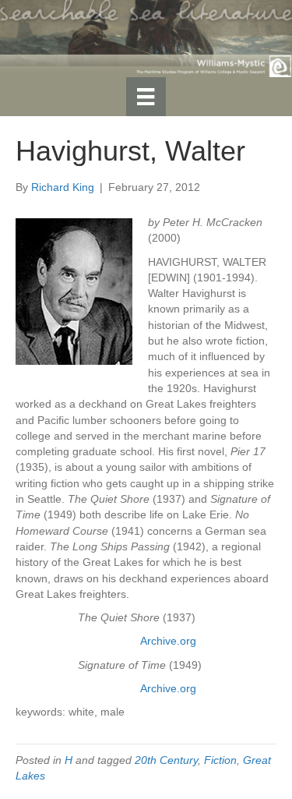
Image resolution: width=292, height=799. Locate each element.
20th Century (166, 760)
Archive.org (168, 641)
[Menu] (145, 96)
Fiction (220, 760)
